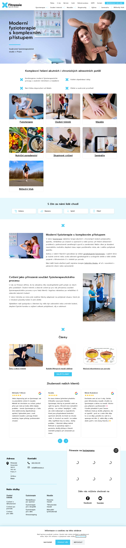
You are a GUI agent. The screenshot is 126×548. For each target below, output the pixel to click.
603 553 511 (36, 463)
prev (60, 441)
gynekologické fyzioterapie (94, 254)
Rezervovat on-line (114, 3)
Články (52, 3)
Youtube (100, 503)
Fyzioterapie (40, 7)
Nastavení (48, 542)
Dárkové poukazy (82, 3)
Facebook (88, 503)
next (66, 441)
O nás (59, 3)
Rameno (48, 211)
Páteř (99, 211)
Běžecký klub (119, 7)
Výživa (93, 7)
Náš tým (65, 3)
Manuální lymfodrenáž (52, 511)
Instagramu (89, 450)
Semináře (105, 7)
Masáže (70, 7)
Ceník (73, 3)
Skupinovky (82, 7)
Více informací (81, 536)
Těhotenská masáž (51, 506)
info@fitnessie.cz (38, 468)
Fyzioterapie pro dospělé (31, 506)
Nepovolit (78, 542)
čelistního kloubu (91, 263)
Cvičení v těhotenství (11, 503)
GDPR (92, 3)
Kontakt (99, 3)
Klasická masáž (50, 501)
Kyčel (73, 211)
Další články (63, 374)
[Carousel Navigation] (63, 442)
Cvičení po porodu (10, 508)
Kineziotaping (31, 515)
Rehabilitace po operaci (30, 501)
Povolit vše (63, 542)
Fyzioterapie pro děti (30, 511)
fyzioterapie (57, 239)
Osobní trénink (56, 7)
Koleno (21, 211)
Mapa (12, 478)
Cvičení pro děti (9, 512)
